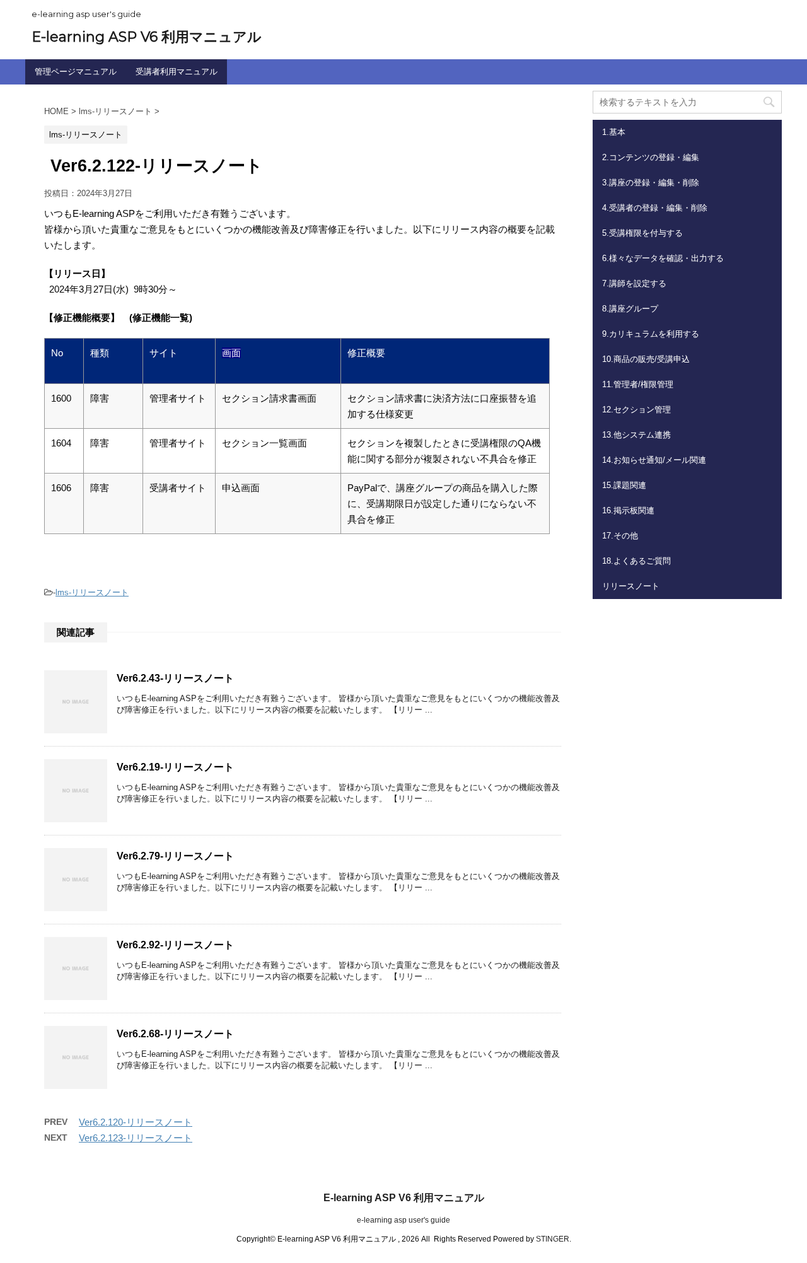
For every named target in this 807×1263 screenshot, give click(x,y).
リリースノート (630, 586)
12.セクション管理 (636, 409)
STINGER (552, 1239)
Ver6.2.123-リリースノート (135, 1137)
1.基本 (613, 132)
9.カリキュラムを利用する (650, 334)
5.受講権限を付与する (642, 233)
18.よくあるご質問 (636, 561)
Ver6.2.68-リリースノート (175, 1033)
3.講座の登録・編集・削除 (650, 182)
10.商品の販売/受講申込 (646, 359)
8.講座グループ (630, 308)
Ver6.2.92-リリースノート (175, 945)
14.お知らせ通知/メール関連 (654, 460)
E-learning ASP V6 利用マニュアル (147, 36)
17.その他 (620, 535)
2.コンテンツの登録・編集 (650, 157)
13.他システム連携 (636, 434)
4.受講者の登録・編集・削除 (654, 207)
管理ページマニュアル (76, 71)
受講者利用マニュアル (177, 71)
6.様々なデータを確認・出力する (663, 258)
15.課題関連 (624, 485)
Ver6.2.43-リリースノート (175, 678)
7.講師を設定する (634, 283)
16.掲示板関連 (628, 510)
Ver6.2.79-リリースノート (175, 856)
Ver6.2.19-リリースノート (175, 767)
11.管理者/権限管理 (637, 384)
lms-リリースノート (92, 592)
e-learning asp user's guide (403, 1220)
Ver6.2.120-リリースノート (135, 1122)
